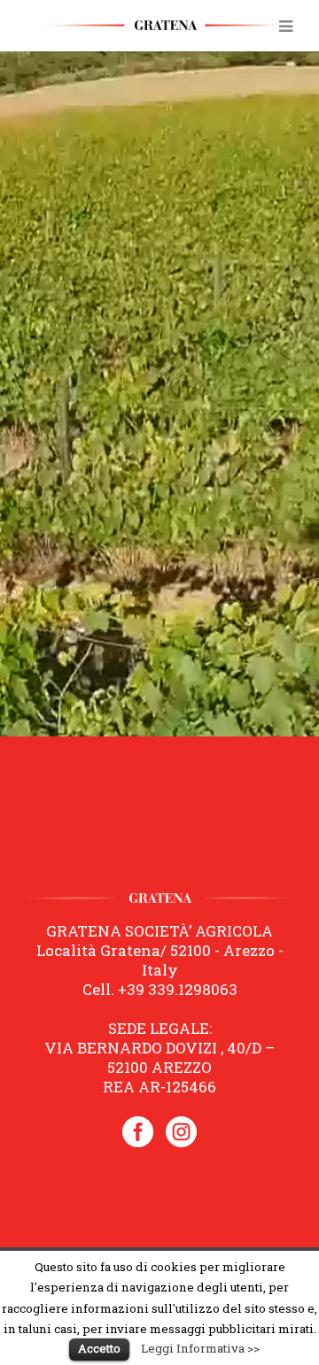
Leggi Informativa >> (200, 1348)
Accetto (99, 1348)
